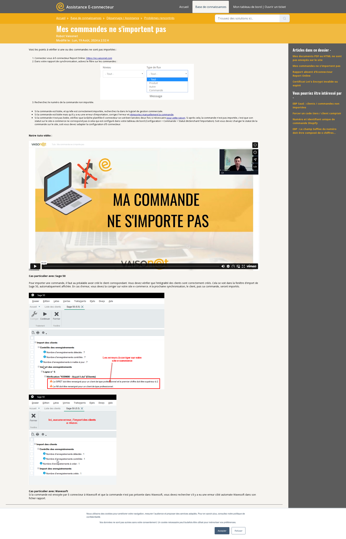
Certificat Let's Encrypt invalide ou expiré (315, 83)
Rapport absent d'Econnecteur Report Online (312, 73)
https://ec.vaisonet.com (99, 58)
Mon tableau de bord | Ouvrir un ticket (259, 7)
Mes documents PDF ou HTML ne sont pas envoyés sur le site (317, 58)
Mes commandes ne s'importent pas (316, 66)
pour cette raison (176, 117)
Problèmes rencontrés (159, 18)
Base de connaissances (210, 7)
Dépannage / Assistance (123, 18)
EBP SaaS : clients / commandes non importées (316, 105)
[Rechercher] (285, 18)
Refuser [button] (238, 530)
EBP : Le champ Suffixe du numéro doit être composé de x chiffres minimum (314, 131)
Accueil (183, 7)
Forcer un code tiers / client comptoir (317, 113)
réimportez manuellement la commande (152, 114)
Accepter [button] (222, 530)
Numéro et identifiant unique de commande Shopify (314, 121)
